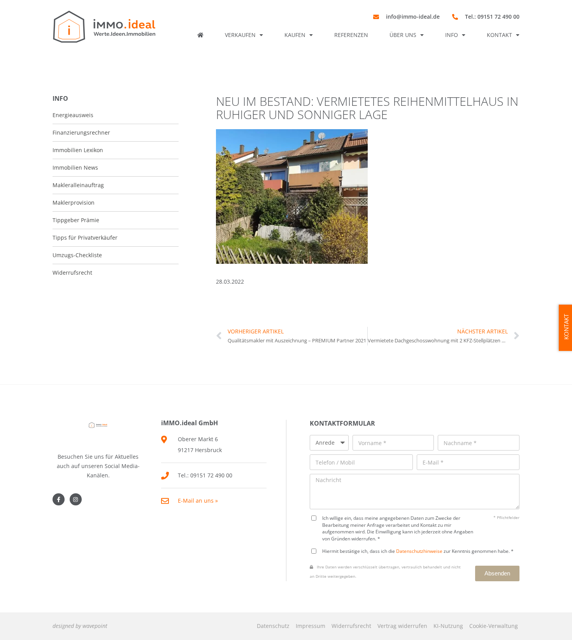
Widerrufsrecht (351, 625)
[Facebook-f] (59, 499)
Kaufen (294, 35)
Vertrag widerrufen (402, 625)
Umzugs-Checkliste (77, 255)
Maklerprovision (74, 202)
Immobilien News (75, 167)
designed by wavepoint (80, 625)
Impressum (310, 625)
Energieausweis (73, 115)
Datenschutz (273, 625)
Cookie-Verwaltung (493, 625)
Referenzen (351, 35)
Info (451, 35)
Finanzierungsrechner (81, 132)
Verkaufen (240, 35)
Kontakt (499, 35)
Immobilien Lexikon (78, 150)
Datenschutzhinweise (419, 551)
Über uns (403, 35)
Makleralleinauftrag (78, 185)
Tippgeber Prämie (76, 220)
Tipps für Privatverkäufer (85, 237)
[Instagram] (76, 499)
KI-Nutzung (448, 625)
